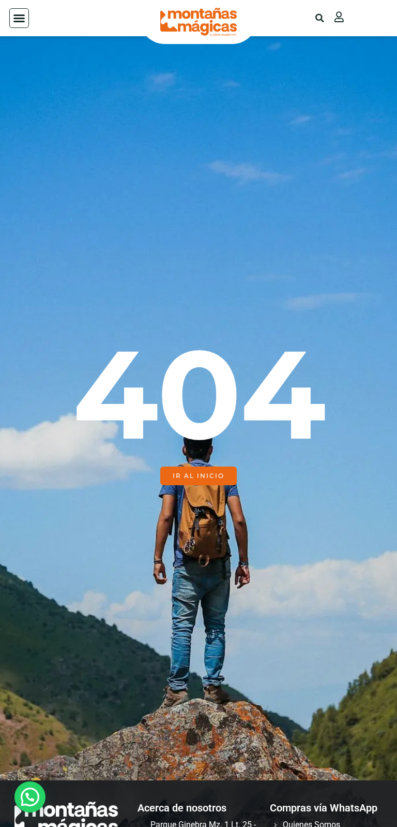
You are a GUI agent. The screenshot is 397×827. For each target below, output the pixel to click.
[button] (19, 18)
